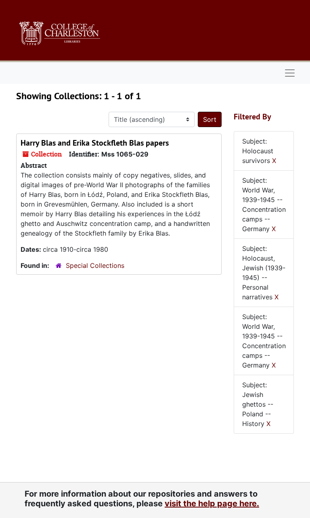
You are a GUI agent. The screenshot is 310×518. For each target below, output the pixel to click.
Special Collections (95, 265)
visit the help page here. (212, 503)
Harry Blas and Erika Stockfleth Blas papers (95, 143)
